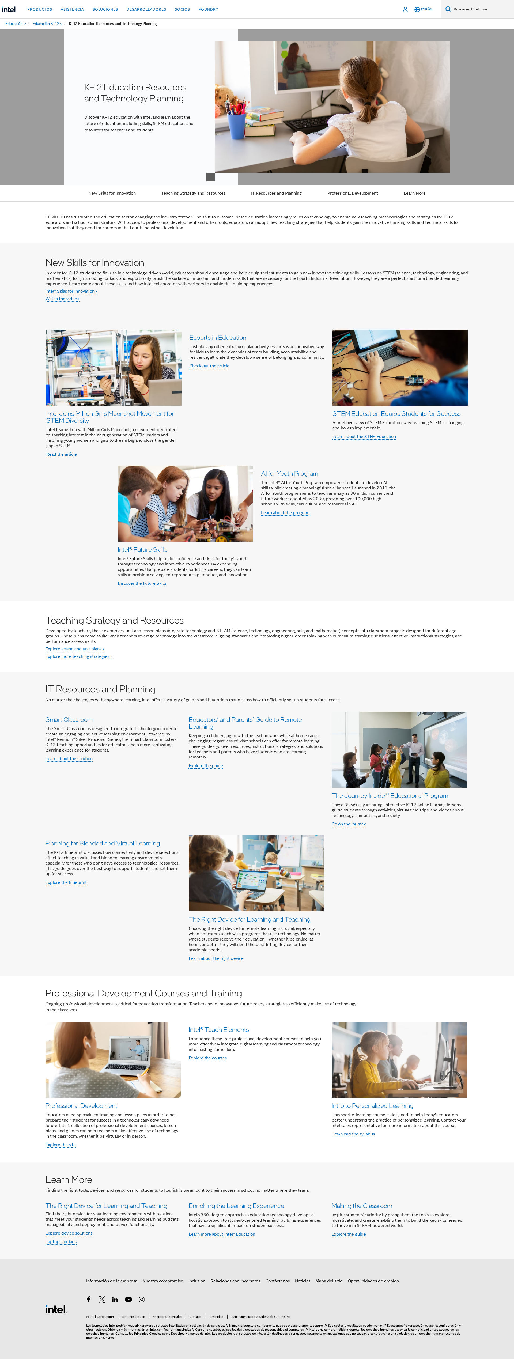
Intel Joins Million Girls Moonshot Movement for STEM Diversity (110, 416)
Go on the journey (349, 824)
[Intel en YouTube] (128, 1300)
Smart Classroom (69, 719)
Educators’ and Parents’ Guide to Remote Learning (245, 722)
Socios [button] (182, 9)
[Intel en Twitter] (102, 1300)
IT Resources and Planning (276, 193)
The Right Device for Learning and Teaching (250, 919)
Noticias (302, 1281)
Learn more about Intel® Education (222, 1234)
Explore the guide (206, 765)
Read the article (61, 454)
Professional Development (352, 193)
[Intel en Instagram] (141, 1300)
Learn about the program (285, 512)
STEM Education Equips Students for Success (396, 413)
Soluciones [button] (105, 9)
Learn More (415, 193)
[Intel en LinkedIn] (115, 1300)
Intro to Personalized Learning (373, 1105)
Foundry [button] (208, 9)
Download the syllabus (353, 1134)
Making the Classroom (362, 1205)
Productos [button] (39, 9)
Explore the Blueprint (66, 882)
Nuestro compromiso (163, 1281)
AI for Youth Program (289, 473)
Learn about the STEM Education (364, 436)
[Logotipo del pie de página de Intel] (56, 1309)
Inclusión (196, 1281)
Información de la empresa (111, 1281)
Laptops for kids (61, 1241)
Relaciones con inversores (235, 1281)
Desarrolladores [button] (146, 9)
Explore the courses (208, 1058)
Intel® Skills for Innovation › (71, 291)
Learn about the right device (216, 958)
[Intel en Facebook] (88, 1300)
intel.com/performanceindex (170, 1329)
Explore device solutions (69, 1233)
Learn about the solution (69, 758)
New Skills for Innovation (112, 193)
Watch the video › (63, 298)
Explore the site (61, 1144)
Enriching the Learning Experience (236, 1205)
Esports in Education (218, 337)
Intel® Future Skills (142, 549)
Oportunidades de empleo (373, 1281)
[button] (257, 457)
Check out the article (209, 366)
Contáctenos (278, 1281)
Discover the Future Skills (142, 583)
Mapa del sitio (329, 1281)
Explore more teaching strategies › (79, 656)
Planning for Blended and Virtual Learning (103, 843)
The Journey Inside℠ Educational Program (390, 795)
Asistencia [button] (72, 9)
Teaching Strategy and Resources (193, 193)
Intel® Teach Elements (219, 1029)
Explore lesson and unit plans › (75, 649)
